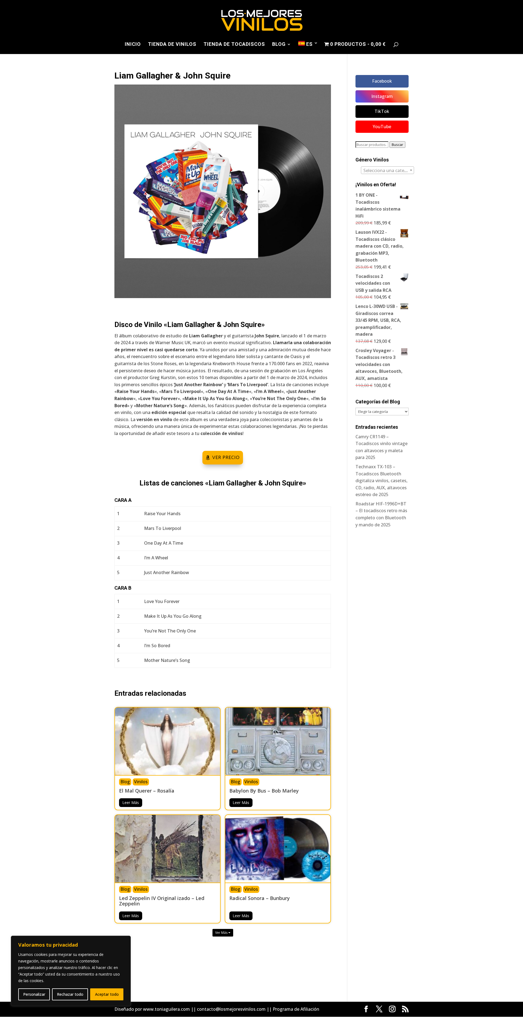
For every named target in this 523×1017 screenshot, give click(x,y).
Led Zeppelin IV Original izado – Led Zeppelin (161, 901)
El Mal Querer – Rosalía (146, 791)
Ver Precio (226, 458)
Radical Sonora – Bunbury (259, 898)
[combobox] (387, 170)
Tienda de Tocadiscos (234, 44)
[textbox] (387, 170)
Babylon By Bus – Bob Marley (264, 791)
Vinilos (141, 782)
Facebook (382, 81)
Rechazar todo (70, 994)
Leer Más (130, 802)
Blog (279, 44)
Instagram (382, 96)
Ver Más (221, 932)
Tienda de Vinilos (172, 44)
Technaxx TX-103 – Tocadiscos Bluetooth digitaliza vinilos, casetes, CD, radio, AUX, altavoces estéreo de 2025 (381, 480)
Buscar (397, 144)
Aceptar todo (107, 994)
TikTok (382, 111)
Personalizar (34, 994)
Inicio (133, 44)
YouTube (382, 127)
